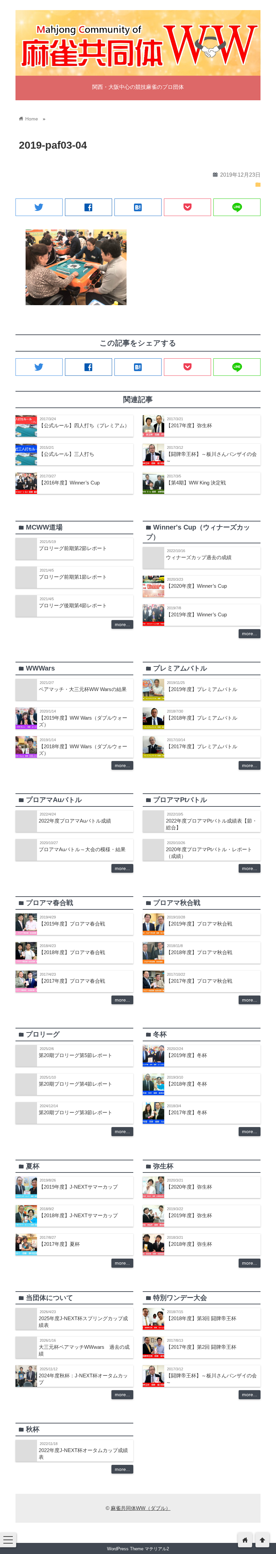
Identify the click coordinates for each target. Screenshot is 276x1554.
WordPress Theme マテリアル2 (138, 1548)
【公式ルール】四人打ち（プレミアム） (84, 425)
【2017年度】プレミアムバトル (201, 746)
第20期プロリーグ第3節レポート (75, 1112)
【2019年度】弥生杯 (189, 1215)
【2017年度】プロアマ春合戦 (72, 981)
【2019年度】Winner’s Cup (196, 614)
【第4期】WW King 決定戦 (196, 482)
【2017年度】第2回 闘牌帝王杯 (201, 1347)
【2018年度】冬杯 (186, 1084)
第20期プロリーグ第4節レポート (75, 1084)
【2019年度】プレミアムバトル (201, 689)
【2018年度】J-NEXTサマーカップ (78, 1215)
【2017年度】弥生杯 (189, 425)
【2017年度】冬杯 (186, 1112)
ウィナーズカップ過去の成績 (199, 557)
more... (122, 624)
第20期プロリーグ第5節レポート (75, 1055)
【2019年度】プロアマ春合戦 (72, 924)
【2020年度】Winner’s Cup (196, 586)
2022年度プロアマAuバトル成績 (75, 821)
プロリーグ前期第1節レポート (73, 577)
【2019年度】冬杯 (186, 1055)
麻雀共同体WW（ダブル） (141, 1508)
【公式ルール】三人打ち (66, 454)
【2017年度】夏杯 (59, 1244)
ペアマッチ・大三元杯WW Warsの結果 (83, 689)
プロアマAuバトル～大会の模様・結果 (82, 849)
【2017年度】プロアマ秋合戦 (199, 981)
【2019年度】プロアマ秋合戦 (199, 924)
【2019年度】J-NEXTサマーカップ (78, 1187)
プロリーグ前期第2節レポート (73, 548)
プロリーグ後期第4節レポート (73, 605)
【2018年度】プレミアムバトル (201, 718)
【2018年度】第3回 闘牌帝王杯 (201, 1318)
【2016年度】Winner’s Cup (69, 482)
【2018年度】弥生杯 (189, 1244)
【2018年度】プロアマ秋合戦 (199, 952)
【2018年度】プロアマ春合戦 (72, 952)
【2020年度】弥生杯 (189, 1187)
